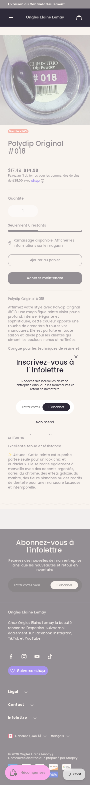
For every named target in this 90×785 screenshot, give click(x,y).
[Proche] (76, 357)
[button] (11, 17)
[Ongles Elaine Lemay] (45, 17)
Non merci (45, 422)
